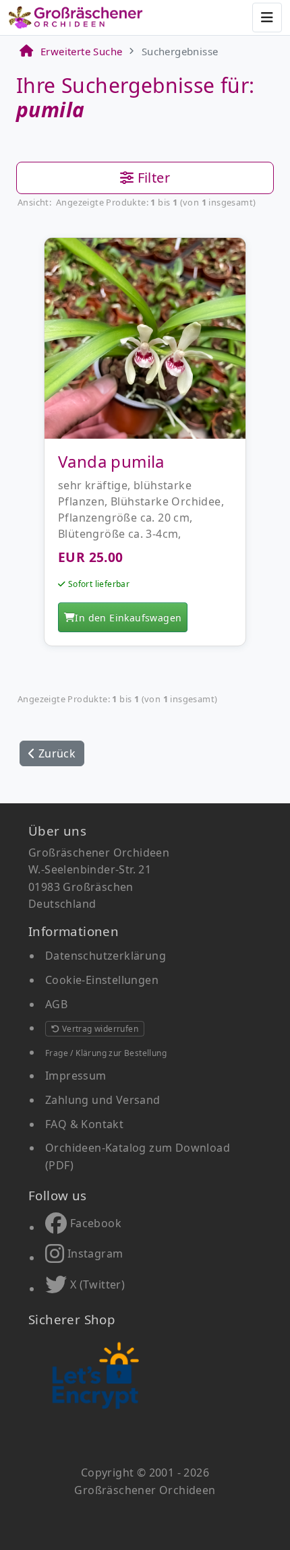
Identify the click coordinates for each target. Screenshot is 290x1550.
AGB (56, 1004)
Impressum (76, 1075)
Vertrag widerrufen (98, 1028)
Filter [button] (152, 177)
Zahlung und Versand (103, 1099)
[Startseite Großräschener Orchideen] (75, 17)
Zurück (55, 753)
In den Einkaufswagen (128, 617)
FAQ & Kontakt (84, 1124)
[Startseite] (25, 51)
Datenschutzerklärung (105, 955)
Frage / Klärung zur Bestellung (106, 1053)
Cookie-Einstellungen (101, 979)
